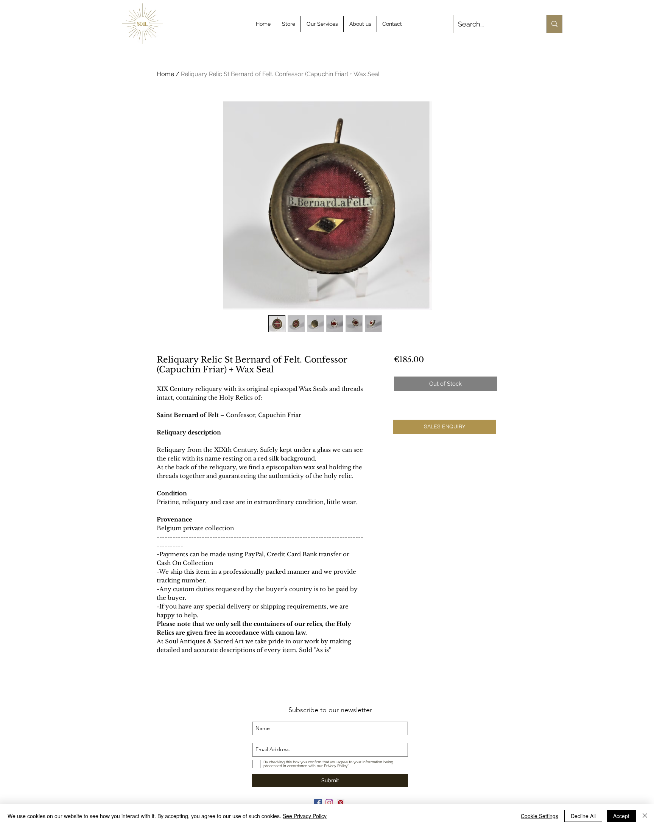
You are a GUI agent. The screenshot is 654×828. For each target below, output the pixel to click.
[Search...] (554, 24)
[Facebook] (318, 802)
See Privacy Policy (305, 816)
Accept (621, 816)
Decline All (583, 816)
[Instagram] (329, 802)
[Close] (644, 816)
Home (165, 74)
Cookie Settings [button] (539, 816)
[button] (444, 427)
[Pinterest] (340, 802)
